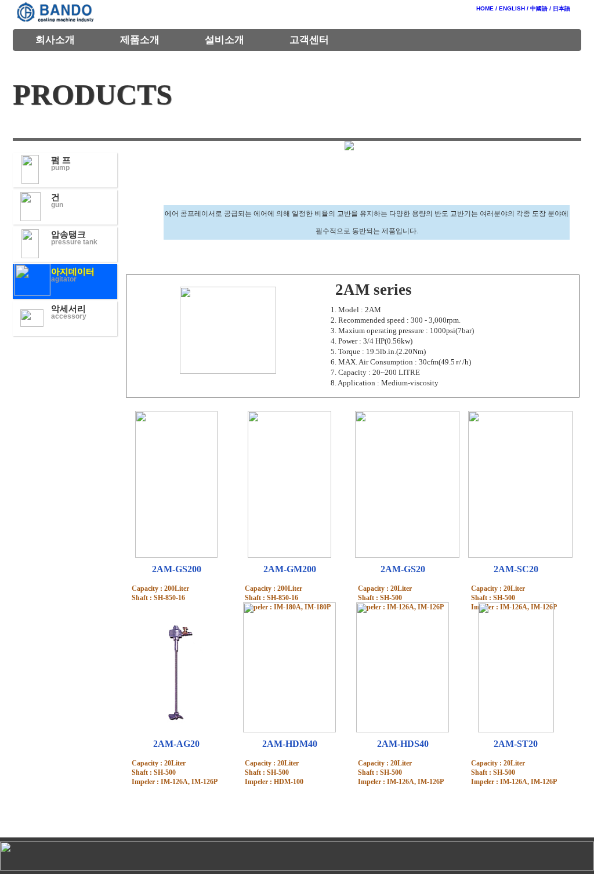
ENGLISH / (513, 8)
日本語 (561, 8)
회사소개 (55, 39)
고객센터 (309, 39)
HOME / (486, 8)
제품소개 (140, 39)
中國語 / (540, 8)
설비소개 (224, 39)
